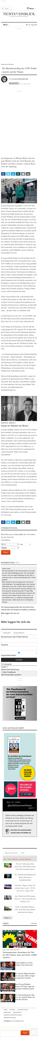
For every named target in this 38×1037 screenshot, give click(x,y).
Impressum (7, 1012)
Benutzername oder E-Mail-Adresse (14, 637)
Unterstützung (23, 1009)
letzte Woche (13, 859)
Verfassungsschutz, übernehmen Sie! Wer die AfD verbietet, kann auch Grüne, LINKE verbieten (20, 955)
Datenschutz (17, 1012)
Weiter (6, 552)
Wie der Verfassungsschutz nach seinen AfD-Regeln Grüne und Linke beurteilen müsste (25, 866)
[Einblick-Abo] (20, 757)
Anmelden (6, 633)
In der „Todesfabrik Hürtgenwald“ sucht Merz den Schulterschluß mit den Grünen (25, 909)
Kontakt (12, 1009)
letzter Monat (25, 859)
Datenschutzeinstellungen (13, 1015)
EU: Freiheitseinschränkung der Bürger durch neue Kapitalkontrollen (25, 877)
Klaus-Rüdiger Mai (20, 79)
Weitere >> (7, 918)
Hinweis (4, 602)
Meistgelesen (11, 853)
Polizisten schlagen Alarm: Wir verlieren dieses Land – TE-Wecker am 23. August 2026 (25, 888)
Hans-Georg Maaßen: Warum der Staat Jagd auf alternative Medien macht (24, 986)
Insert (25, 1033)
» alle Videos (34, 923)
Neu (23, 853)
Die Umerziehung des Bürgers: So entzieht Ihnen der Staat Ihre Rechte (24, 997)
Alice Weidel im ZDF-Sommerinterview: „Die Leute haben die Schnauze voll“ (25, 898)
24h (4, 859)
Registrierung (19, 633)
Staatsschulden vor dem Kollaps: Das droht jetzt (23, 964)
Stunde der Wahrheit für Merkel (14, 425)
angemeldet (14, 607)
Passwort (4, 645)
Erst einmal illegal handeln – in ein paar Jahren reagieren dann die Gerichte (24, 975)
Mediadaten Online (10, 1017)
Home (5, 1009)
